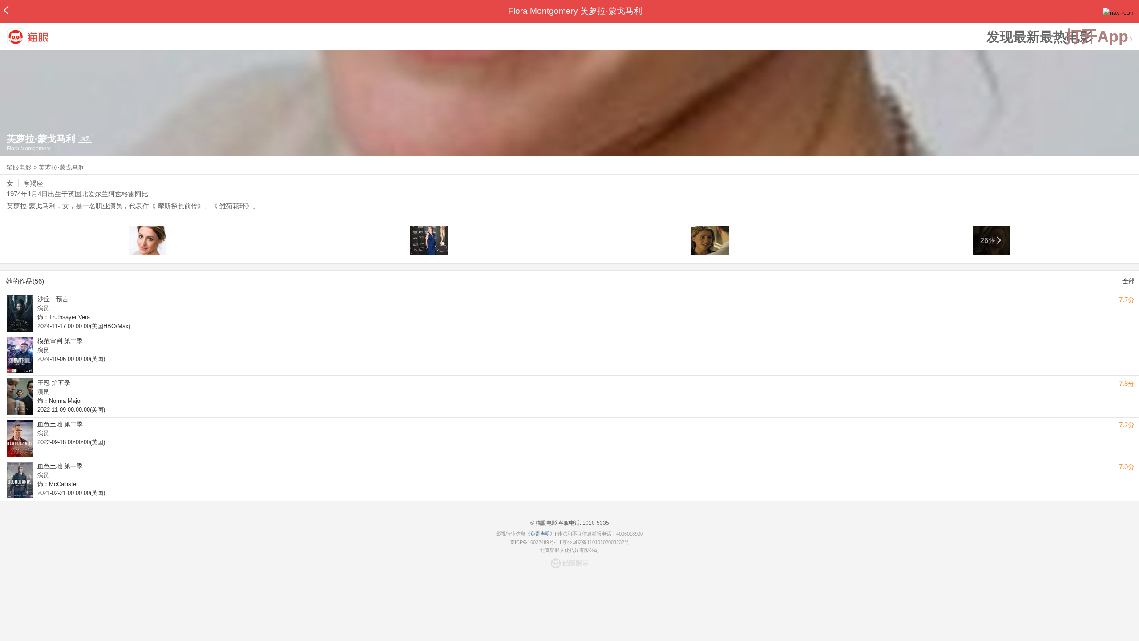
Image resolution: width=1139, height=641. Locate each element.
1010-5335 (595, 523)
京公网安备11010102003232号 (595, 542)
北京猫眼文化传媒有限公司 (569, 550)
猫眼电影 (19, 167)
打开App (1096, 36)
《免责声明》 (540, 533)
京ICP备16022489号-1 (534, 542)
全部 (1128, 280)
